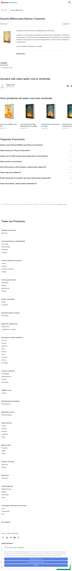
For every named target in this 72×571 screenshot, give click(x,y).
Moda (3, 437)
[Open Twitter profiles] (7, 537)
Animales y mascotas (8, 230)
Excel (3, 508)
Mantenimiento (6, 404)
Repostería (4, 283)
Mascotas (4, 233)
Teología (4, 252)
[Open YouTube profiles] (14, 537)
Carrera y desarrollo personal (11, 261)
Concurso (4, 340)
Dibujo (3, 451)
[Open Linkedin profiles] (10, 537)
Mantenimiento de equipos (10, 401)
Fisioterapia (5, 495)
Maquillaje (4, 434)
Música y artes (6, 445)
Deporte (4, 492)
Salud (3, 497)
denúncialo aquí (61, 204)
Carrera (3, 263)
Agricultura (4, 464)
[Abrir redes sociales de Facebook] (68, 86)
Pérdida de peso (6, 489)
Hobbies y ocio (6, 390)
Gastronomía (5, 288)
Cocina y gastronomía (8, 280)
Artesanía (4, 448)
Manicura (4, 431)
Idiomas (3, 352)
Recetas (4, 291)
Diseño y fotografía (8, 299)
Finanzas (4, 379)
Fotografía (4, 305)
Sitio (2, 514)
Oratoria (3, 272)
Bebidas (3, 285)
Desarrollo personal (7, 269)
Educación (4, 346)
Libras (3, 354)
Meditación (4, 250)
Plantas (3, 467)
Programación (5, 511)
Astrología (4, 244)
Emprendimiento (6, 377)
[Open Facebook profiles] (3, 537)
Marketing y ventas (7, 412)
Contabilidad (5, 374)
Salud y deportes (7, 486)
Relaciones (5, 475)
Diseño (3, 302)
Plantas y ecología (7, 462)
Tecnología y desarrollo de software (14, 506)
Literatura (4, 357)
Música (3, 454)
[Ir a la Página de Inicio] (10, 2)
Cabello (3, 426)
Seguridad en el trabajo (8, 329)
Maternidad (4, 316)
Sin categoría (5, 522)
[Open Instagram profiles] (18, 537)
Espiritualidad (5, 247)
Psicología (4, 363)
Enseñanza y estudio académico (12, 338)
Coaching (4, 266)
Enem (3, 349)
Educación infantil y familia (10, 313)
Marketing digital (6, 415)
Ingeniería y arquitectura (9, 324)
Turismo (3, 393)
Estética (4, 429)
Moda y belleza (6, 423)
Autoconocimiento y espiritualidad (13, 241)
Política (3, 360)
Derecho (4, 343)
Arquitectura (5, 327)
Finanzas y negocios (8, 371)
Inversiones (4, 382)
